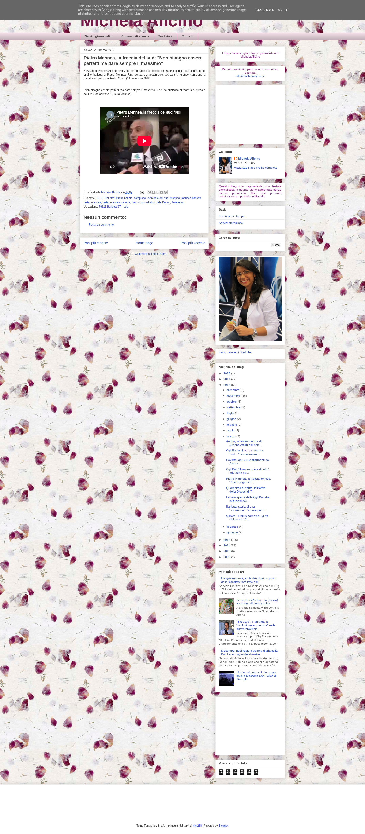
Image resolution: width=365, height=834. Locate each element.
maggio (232, 424)
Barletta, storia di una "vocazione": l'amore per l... (246, 508)
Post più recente (96, 243)
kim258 (197, 825)
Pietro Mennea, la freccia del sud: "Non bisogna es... (248, 480)
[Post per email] (142, 192)
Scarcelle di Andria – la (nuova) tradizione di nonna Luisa (257, 601)
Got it (283, 9)
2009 (227, 557)
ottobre (232, 401)
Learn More (265, 9)
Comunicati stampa (135, 36)
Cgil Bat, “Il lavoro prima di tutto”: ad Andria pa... (248, 471)
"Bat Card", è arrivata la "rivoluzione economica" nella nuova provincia (255, 625)
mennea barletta (191, 198)
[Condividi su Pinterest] (165, 192)
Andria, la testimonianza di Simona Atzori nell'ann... (243, 442)
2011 (227, 545)
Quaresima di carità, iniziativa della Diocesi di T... (246, 489)
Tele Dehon (163, 202)
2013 (227, 385)
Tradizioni (165, 36)
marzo (231, 436)
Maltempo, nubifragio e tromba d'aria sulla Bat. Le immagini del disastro (249, 652)
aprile (231, 430)
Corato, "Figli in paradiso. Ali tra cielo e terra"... (247, 517)
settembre (234, 407)
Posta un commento (101, 224)
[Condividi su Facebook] (161, 192)
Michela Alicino (141, 20)
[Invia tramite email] (149, 192)
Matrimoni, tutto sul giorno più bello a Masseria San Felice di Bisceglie (256, 676)
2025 (227, 373)
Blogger (223, 825)
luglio (231, 413)
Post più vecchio (193, 243)
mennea (175, 198)
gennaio (233, 532)
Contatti (187, 36)
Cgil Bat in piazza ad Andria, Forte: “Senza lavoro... (245, 452)
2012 (227, 539)
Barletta (109, 198)
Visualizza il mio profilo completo (255, 167)
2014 (227, 379)
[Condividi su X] (157, 192)
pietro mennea (92, 202)
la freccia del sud (157, 198)
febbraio (233, 526)
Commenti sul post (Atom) (151, 253)
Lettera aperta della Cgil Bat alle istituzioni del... (247, 498)
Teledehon (178, 202)
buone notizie (124, 198)
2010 (227, 551)
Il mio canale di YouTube (235, 352)
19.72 (99, 198)
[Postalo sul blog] (153, 192)
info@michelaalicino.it (250, 76)
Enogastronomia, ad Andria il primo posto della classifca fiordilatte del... (248, 580)
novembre (234, 395)
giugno (232, 419)
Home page (144, 243)
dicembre (233, 390)
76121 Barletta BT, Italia (113, 206)
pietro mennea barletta (116, 202)
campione (140, 198)
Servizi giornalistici (98, 36)
